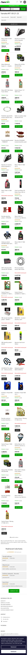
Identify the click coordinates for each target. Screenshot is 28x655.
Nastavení (13, 647)
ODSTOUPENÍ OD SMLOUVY (7, 606)
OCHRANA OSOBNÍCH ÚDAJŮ (7, 610)
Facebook (5, 621)
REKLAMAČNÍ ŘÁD (5, 608)
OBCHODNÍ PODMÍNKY (6, 604)
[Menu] (24, 2)
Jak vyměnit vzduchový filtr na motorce (9, 633)
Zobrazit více (14, 591)
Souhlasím (13, 651)
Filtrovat (23, 9)
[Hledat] (17, 2)
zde (21, 643)
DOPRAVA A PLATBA (5, 602)
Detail (17, 49)
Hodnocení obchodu (14, 549)
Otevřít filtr (14, 24)
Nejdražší (19, 17)
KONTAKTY (3, 600)
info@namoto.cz (6, 617)
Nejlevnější (13, 17)
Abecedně (3, 20)
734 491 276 (5, 619)
